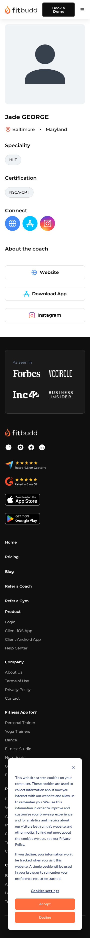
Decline (45, 917)
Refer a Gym (17, 600)
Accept (45, 904)
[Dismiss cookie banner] (73, 768)
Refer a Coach (18, 586)
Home (11, 542)
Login (10, 622)
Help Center (16, 648)
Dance (11, 740)
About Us (13, 672)
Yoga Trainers (17, 731)
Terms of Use (17, 681)
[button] (82, 9)
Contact (12, 698)
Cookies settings (45, 891)
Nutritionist (15, 757)
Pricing (11, 556)
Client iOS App (18, 630)
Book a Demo (58, 10)
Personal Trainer (20, 722)
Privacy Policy (17, 689)
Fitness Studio (18, 748)
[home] (21, 9)
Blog (9, 571)
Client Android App (23, 639)
